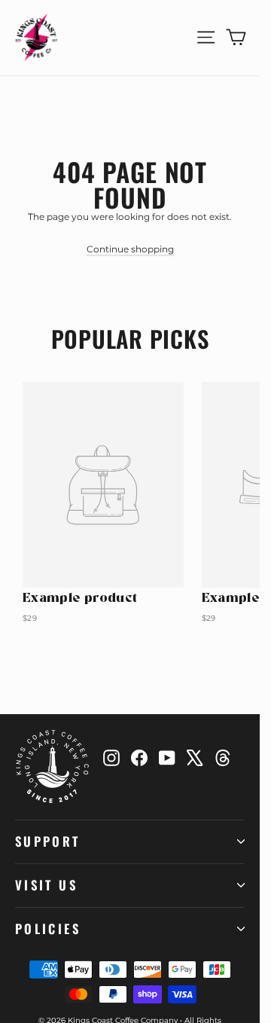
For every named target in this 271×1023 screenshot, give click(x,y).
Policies (48, 928)
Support (48, 841)
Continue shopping (130, 249)
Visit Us (46, 884)
